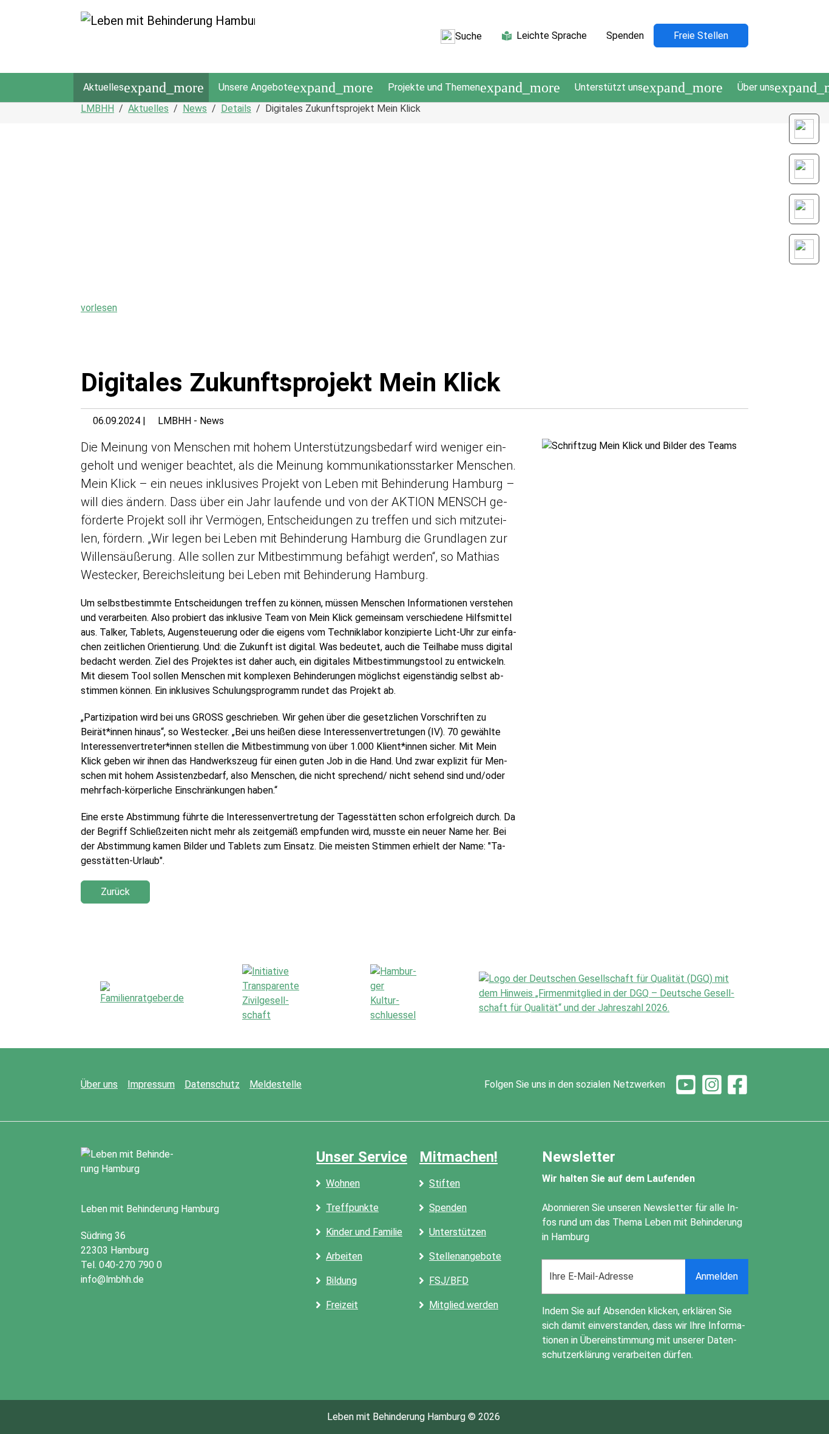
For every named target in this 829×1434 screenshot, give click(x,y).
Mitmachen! (458, 1156)
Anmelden (716, 1276)
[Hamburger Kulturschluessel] (395, 993)
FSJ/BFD (449, 1280)
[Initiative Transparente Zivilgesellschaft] (277, 993)
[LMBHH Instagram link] (804, 169)
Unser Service (361, 1156)
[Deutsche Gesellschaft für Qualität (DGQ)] (613, 993)
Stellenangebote (465, 1256)
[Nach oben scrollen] (802, 1407)
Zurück (115, 891)
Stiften (444, 1183)
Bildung (341, 1280)
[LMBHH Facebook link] (804, 209)
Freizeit (342, 1305)
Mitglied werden (463, 1305)
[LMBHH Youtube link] (804, 249)
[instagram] (712, 1084)
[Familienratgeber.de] (142, 993)
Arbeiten (344, 1256)
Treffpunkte (352, 1207)
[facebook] (737, 1084)
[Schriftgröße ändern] (804, 129)
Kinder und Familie (364, 1232)
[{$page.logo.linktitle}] (168, 36)
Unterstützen (457, 1232)
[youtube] (686, 1084)
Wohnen (343, 1183)
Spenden (448, 1207)
